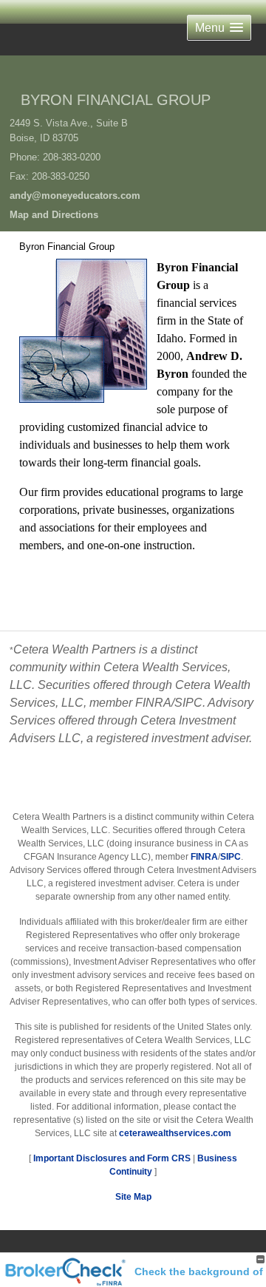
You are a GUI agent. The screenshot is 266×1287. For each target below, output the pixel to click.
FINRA (204, 857)
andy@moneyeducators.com (75, 195)
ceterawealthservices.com (175, 1133)
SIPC (230, 857)
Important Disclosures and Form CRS (112, 1158)
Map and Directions (54, 214)
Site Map (133, 1197)
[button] (219, 28)
